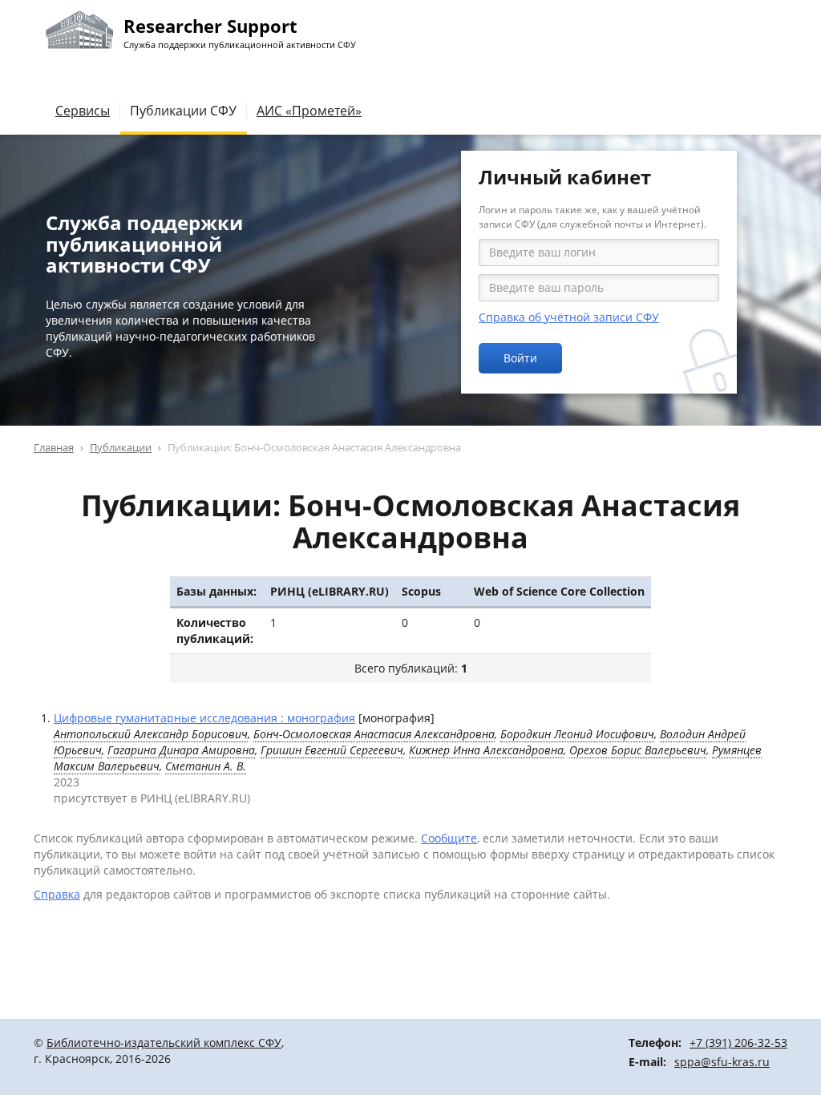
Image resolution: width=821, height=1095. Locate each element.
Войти (520, 358)
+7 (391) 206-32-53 (738, 1042)
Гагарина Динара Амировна (181, 750)
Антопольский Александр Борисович (151, 733)
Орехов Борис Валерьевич (637, 750)
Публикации (121, 447)
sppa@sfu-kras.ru (722, 1061)
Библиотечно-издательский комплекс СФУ (164, 1042)
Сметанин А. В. (205, 766)
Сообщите (449, 838)
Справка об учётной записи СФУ (569, 317)
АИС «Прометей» (309, 111)
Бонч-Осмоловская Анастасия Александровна (374, 733)
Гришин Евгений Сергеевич (332, 750)
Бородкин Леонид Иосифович (577, 733)
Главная (54, 447)
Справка (57, 894)
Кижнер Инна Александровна (486, 750)
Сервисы (82, 111)
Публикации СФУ (183, 111)
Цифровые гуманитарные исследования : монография (204, 717)
